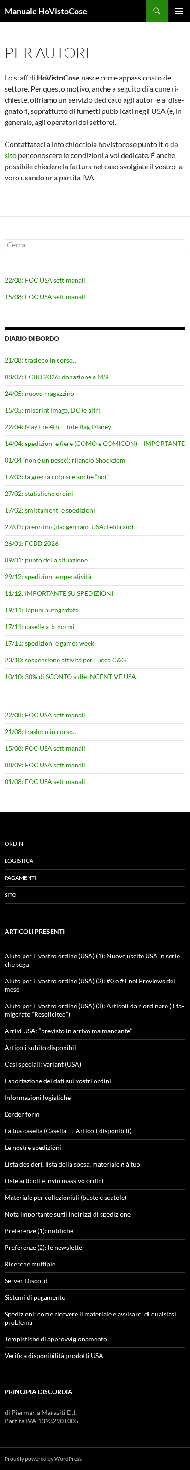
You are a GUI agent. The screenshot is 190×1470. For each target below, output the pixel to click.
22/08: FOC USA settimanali (45, 280)
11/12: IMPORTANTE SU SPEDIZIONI (59, 593)
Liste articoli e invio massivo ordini (54, 1181)
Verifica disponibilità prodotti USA (54, 1355)
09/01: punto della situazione (46, 560)
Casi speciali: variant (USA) (43, 1064)
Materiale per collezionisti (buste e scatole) (65, 1197)
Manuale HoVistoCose (46, 11)
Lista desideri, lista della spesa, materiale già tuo (72, 1164)
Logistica (19, 860)
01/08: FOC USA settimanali (45, 781)
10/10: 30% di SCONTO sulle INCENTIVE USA (70, 676)
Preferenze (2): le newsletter (45, 1247)
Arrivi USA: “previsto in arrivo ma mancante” (68, 1031)
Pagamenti (20, 877)
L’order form (22, 1114)
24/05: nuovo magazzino (39, 393)
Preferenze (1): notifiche (39, 1231)
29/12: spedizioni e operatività (48, 577)
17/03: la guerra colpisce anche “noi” (57, 477)
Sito (11, 894)
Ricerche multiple (30, 1264)
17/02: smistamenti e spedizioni (50, 510)
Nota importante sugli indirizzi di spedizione (68, 1214)
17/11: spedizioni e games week (49, 643)
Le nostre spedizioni (33, 1147)
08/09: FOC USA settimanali (45, 765)
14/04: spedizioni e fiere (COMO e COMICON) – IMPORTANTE (95, 443)
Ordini (15, 843)
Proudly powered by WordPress (43, 1458)
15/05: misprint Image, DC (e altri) (53, 410)
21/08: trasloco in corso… (41, 360)
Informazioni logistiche (38, 1097)
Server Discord (26, 1281)
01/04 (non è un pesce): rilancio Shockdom (65, 460)
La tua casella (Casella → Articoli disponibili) (68, 1131)
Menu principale (179, 11)
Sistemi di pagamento (35, 1297)
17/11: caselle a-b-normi (40, 626)
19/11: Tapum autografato (42, 610)
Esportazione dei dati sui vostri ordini (58, 1081)
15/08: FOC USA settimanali (45, 297)
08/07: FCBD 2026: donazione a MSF (57, 377)
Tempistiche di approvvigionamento (56, 1339)
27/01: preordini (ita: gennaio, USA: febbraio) (69, 527)
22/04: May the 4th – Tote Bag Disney (58, 427)
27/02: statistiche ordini (39, 493)
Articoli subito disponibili (41, 1047)
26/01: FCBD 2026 (32, 543)
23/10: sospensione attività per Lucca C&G (65, 660)
